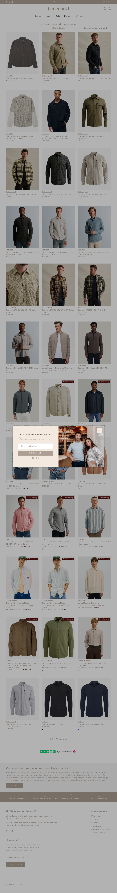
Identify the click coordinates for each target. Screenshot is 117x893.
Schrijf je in (35, 453)
